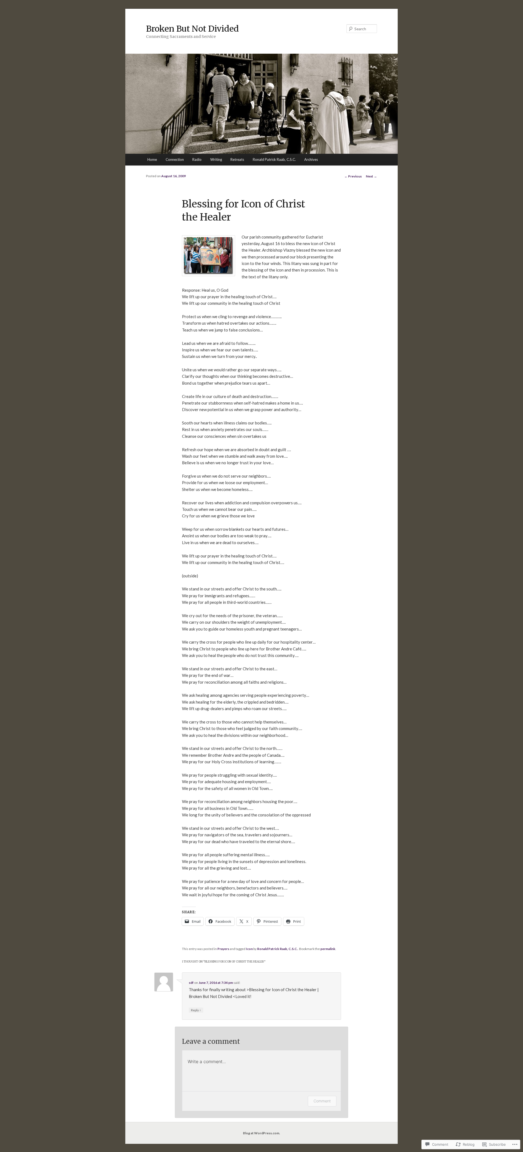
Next (371, 176)
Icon (249, 949)
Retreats (237, 159)
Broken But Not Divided (192, 28)
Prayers (223, 949)
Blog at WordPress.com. (261, 1133)
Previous (353, 176)
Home (152, 159)
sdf (191, 983)
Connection (175, 159)
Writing (216, 159)
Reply (196, 1010)
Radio (197, 159)
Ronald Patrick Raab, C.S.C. (274, 159)
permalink (327, 949)
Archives (311, 159)
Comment (322, 1101)
